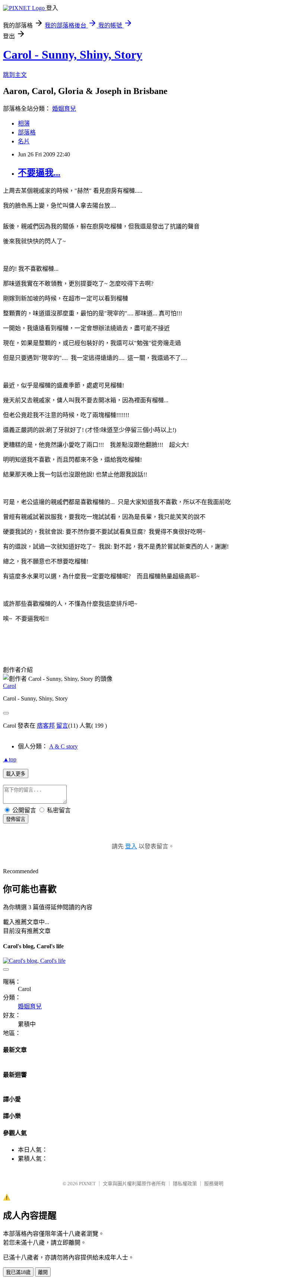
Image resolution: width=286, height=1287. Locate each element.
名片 (24, 141)
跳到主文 (15, 75)
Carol (9, 686)
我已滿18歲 (18, 1272)
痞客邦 (46, 725)
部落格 (27, 132)
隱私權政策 (185, 1183)
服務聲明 (213, 1183)
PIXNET (87, 1183)
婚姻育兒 (64, 108)
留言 (62, 725)
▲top (9, 759)
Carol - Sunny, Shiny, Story (72, 54)
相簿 (24, 123)
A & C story (63, 746)
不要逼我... (39, 173)
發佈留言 (15, 819)
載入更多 (15, 774)
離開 (43, 1272)
